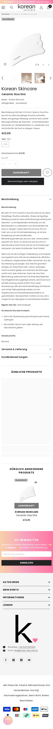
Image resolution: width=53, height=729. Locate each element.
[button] (43, 67)
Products (16, 17)
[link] (26, 453)
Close (50, 3)
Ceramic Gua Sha (26, 518)
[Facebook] (6, 663)
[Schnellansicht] (36, 485)
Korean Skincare (19, 92)
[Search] (11, 10)
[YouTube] (29, 663)
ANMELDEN (26, 566)
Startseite (5, 17)
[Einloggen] (41, 10)
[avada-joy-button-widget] (8, 720)
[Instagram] (13, 663)
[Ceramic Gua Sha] (26, 494)
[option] (26, 46)
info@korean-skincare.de (26, 653)
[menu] (3, 10)
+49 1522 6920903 (26, 650)
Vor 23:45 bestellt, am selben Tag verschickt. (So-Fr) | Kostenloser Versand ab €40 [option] (26, 3)
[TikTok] (21, 663)
